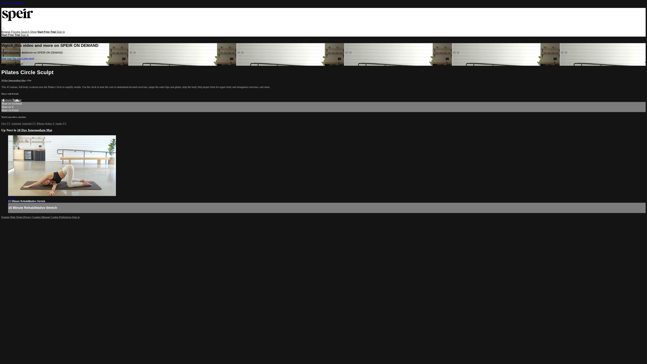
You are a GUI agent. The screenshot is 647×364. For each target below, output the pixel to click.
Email (18, 100)
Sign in (60, 32)
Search (25, 32)
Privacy (27, 217)
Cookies (36, 217)
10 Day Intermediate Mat (13, 80)
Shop (33, 32)
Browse (6, 32)
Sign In (25, 35)
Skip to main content (12, 2)
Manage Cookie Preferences (56, 217)
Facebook (6, 100)
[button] (3, 29)
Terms (19, 217)
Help (13, 217)
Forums (16, 32)
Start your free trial (11, 58)
